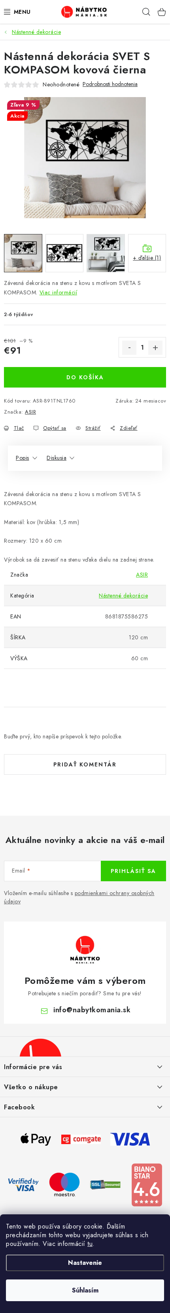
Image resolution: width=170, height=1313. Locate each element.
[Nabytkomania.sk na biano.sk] (146, 1184)
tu (90, 1243)
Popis (22, 458)
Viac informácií (58, 292)
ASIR (30, 412)
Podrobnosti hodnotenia (110, 84)
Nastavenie (85, 1262)
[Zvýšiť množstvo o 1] (155, 348)
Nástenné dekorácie (123, 595)
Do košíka (85, 377)
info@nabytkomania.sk (91, 1010)
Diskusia (56, 458)
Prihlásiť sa (133, 871)
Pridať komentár (85, 764)
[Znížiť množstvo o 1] (129, 348)
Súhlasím (85, 1290)
